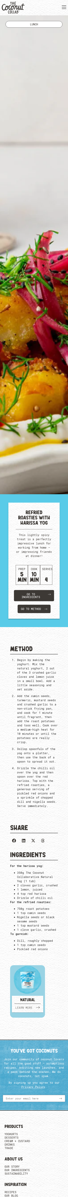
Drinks (10, 1144)
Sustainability (16, 1173)
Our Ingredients (17, 1170)
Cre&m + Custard (17, 1141)
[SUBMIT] (60, 1098)
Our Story (12, 1166)
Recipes (10, 1192)
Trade (9, 1148)
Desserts (11, 1137)
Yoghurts (11, 1134)
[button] (14, 841)
